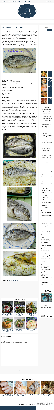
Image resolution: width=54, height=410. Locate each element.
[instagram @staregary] (49, 1)
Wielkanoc (45, 113)
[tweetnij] (11, 280)
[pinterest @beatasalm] (53, 1)
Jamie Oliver (46, 111)
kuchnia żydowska (46, 148)
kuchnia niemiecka (46, 131)
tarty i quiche (46, 155)
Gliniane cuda (16, 21)
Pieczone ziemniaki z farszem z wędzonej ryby (7, 330)
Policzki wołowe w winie (46, 269)
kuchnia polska (46, 133)
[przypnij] (13, 280)
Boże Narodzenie (46, 109)
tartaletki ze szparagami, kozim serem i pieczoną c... (46, 217)
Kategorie (23, 21)
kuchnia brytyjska (46, 118)
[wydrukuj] (17, 280)
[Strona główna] (19, 370)
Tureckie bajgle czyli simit (46, 205)
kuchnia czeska (46, 120)
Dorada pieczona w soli (46, 271)
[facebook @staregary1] (46, 1)
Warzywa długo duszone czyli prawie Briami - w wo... (46, 202)
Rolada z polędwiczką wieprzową (47, 395)
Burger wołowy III (44, 220)
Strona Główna (3, 1)
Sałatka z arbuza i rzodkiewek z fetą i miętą (7, 314)
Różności (28, 21)
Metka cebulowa (44, 207)
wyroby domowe (46, 157)
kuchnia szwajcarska (47, 142)
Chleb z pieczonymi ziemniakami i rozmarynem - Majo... (46, 236)
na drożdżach (46, 150)
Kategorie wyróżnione (36, 21)
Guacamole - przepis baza (46, 258)
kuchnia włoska (45, 146)
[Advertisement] (19, 290)
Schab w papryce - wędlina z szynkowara (7, 395)
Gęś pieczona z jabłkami (50, 93)
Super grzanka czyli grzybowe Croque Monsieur (45, 274)
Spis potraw (14, 1)
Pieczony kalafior (44, 210)
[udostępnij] (9, 280)
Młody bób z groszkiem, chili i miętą (19, 314)
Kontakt (19, 1)
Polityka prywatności (27, 1)
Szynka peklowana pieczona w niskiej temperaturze (50, 88)
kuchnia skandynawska (46, 139)
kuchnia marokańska (46, 129)
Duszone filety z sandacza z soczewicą (31, 314)
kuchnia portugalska (47, 135)
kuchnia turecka (46, 145)
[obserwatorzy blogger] (51, 1)
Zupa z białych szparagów (46, 221)
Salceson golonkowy (34, 394)
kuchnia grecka (45, 124)
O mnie (9, 1)
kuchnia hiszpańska (46, 126)
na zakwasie (46, 152)
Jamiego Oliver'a (17, 34)
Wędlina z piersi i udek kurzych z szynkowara (20, 395)
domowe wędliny (46, 116)
